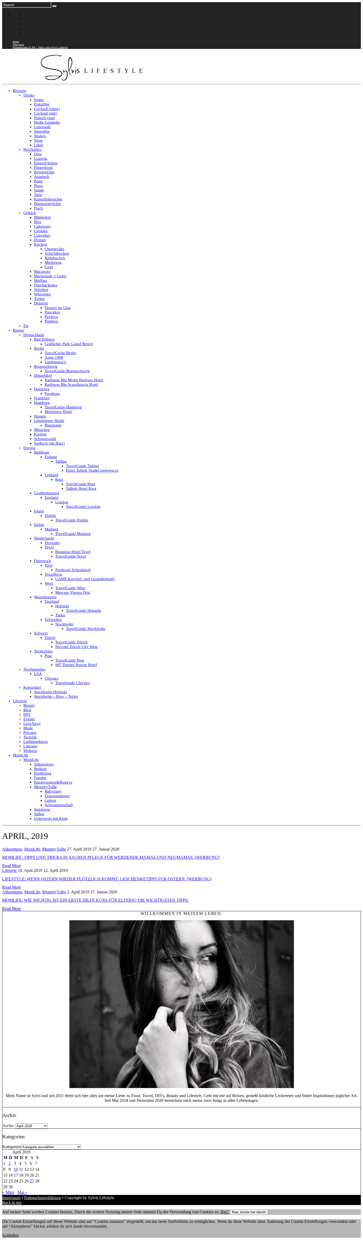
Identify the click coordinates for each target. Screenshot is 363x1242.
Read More (11, 865)
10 (16, 1169)
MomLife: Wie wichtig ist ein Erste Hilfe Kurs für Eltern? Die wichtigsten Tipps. (95, 900)
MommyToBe (54, 849)
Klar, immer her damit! (249, 1212)
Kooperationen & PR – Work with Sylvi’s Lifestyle (40, 47)
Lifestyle (9, 870)
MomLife (32, 849)
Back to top (12, 1202)
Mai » (22, 1192)
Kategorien (11, 1146)
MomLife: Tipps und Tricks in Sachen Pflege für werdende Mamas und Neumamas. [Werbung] (111, 857)
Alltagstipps (12, 849)
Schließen (10, 1235)
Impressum (11, 1197)
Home (16, 41)
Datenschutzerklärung (42, 1197)
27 (32, 1181)
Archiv (8, 1125)
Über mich (18, 44)
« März (8, 1192)
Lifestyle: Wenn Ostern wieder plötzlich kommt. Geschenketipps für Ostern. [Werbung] (107, 879)
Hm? (225, 1212)
